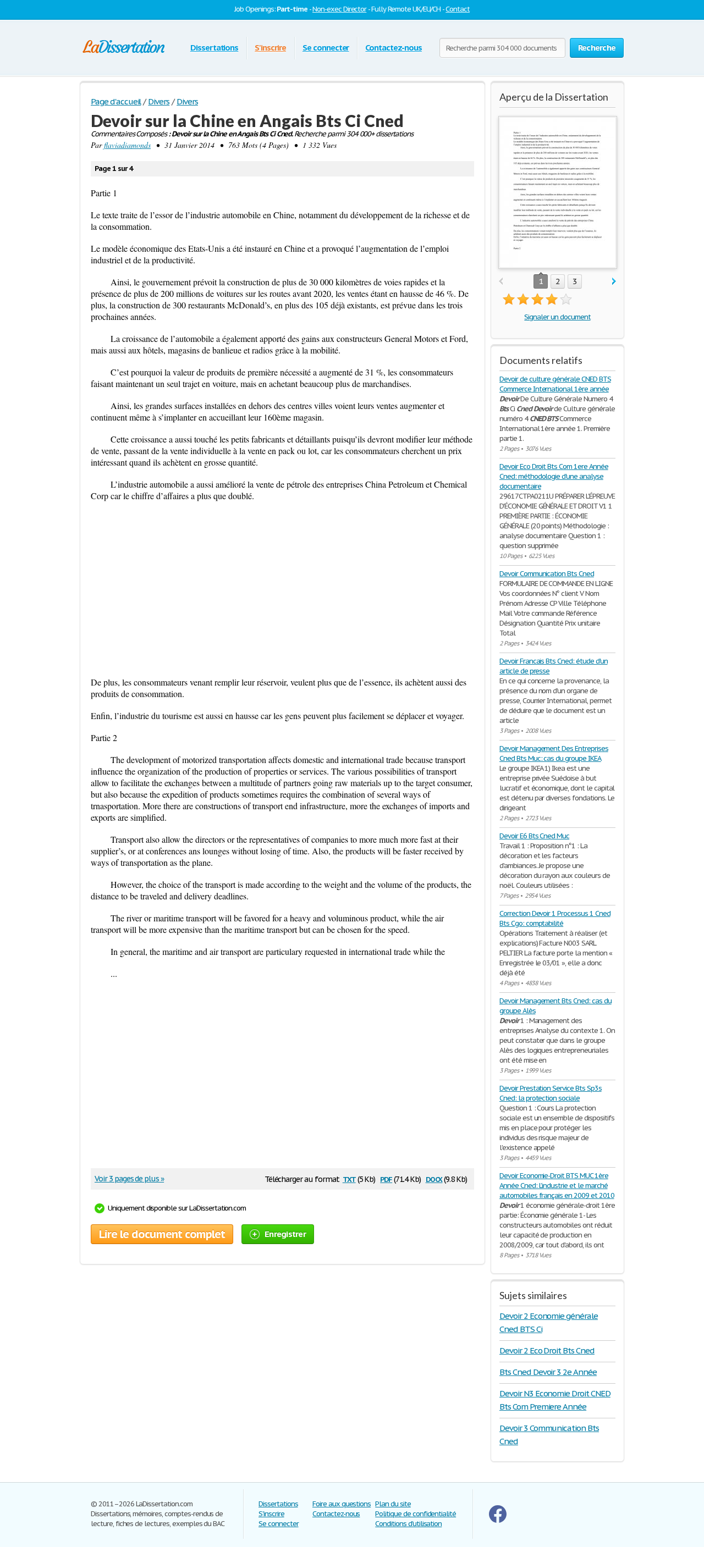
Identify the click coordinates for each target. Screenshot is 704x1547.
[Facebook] (498, 1520)
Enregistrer (285, 1234)
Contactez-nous (393, 47)
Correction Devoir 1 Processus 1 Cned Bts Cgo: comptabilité (554, 918)
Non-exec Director (339, 9)
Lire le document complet (162, 1234)
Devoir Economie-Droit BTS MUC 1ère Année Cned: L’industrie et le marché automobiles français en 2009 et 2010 (556, 1185)
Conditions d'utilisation (408, 1523)
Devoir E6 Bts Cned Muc (534, 836)
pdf (386, 1178)
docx (434, 1178)
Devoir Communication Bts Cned (546, 573)
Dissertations (214, 47)
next (614, 282)
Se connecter (325, 47)
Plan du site (393, 1504)
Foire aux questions (341, 1504)
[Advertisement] (282, 589)
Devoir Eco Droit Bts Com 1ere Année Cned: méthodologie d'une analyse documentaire (553, 476)
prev (500, 282)
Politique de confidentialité (415, 1513)
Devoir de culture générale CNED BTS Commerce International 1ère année (555, 384)
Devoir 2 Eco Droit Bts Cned (547, 1350)
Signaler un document (557, 317)
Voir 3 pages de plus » (129, 1179)
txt (349, 1178)
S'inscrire (270, 47)
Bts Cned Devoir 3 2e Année (548, 1372)
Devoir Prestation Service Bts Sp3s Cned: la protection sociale (550, 1093)
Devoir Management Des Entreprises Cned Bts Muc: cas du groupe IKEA (553, 753)
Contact (458, 9)
